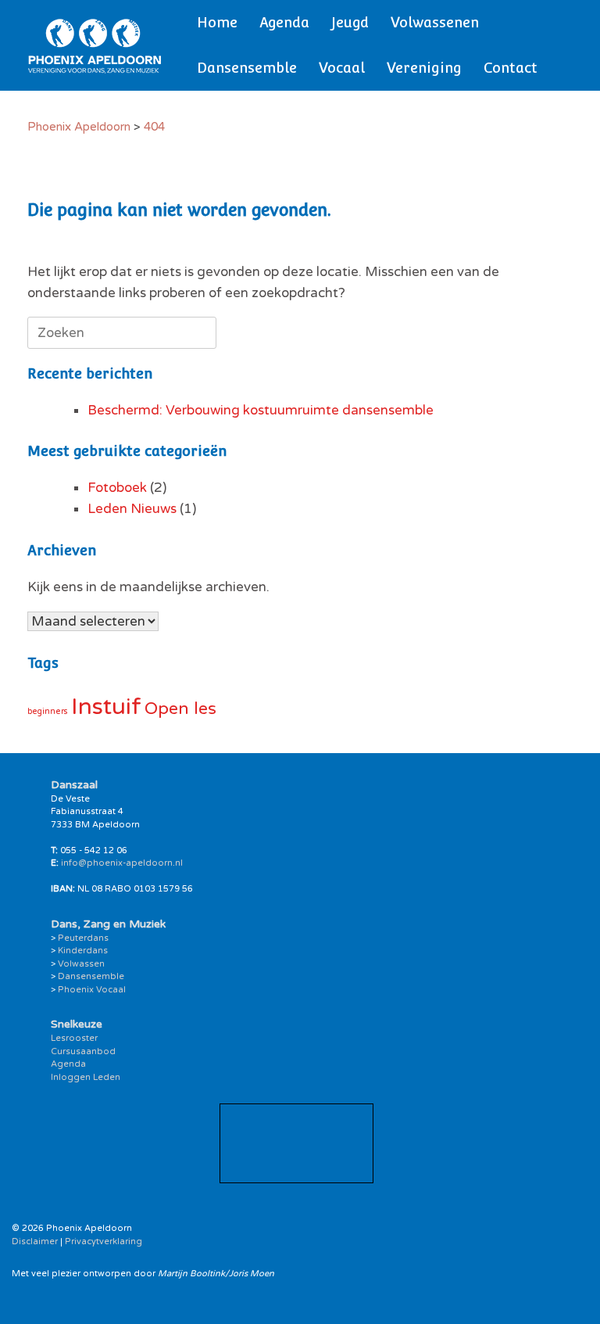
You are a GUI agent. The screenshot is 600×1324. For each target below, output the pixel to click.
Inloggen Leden (85, 1077)
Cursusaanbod (83, 1051)
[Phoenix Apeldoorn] (95, 45)
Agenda (284, 22)
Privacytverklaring (103, 1241)
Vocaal (342, 67)
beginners (47, 711)
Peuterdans (83, 938)
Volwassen (81, 964)
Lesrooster (74, 1038)
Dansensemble (247, 67)
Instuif (106, 706)
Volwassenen (435, 22)
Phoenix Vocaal (92, 990)
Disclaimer (35, 1241)
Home (217, 22)
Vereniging (424, 67)
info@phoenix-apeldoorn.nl (122, 863)
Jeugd (350, 22)
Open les (180, 708)
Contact (511, 67)
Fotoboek (117, 487)
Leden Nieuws (132, 509)
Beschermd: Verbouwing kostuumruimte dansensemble (261, 410)
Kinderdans (83, 950)
